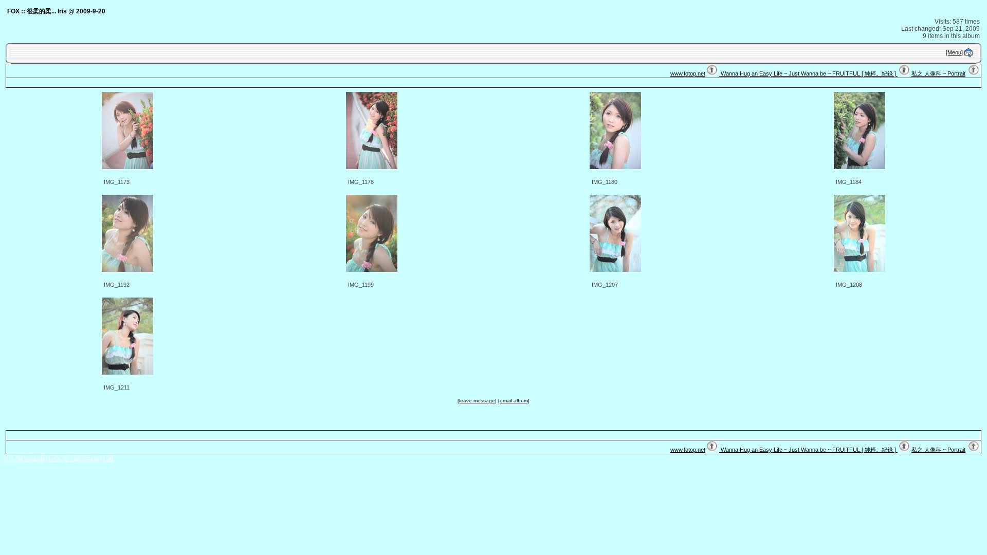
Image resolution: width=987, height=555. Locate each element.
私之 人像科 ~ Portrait (938, 73)
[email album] (513, 400)
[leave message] (477, 400)
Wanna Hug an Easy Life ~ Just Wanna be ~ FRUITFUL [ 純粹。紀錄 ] (808, 73)
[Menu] (954, 52)
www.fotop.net (687, 73)
